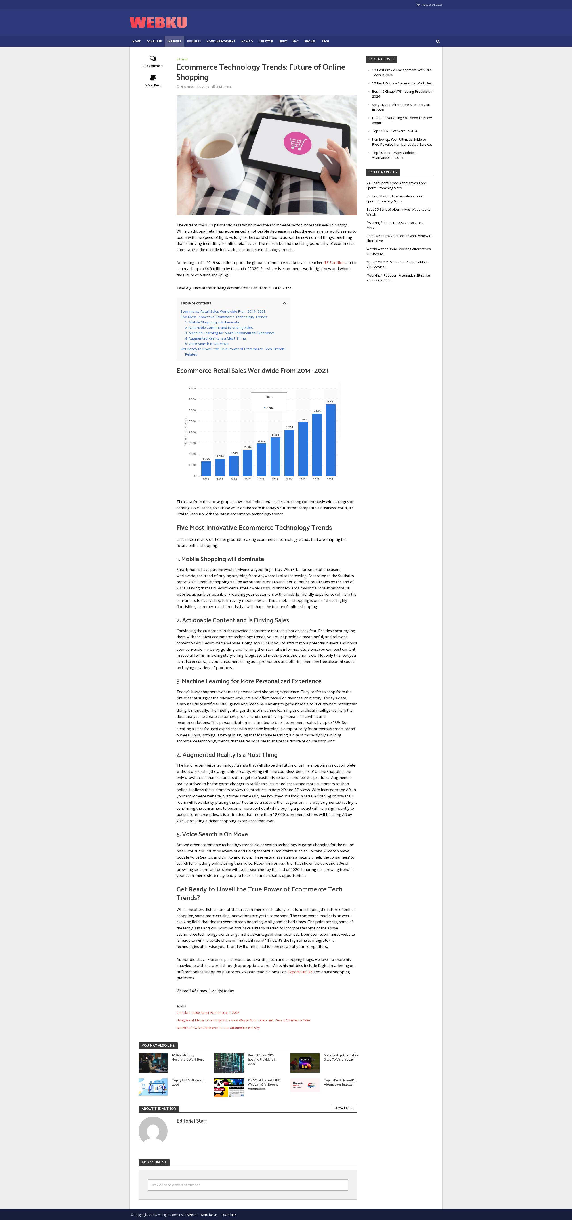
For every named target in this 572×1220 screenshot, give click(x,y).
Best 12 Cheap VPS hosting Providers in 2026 (262, 1059)
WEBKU (192, 1214)
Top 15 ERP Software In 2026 (188, 1082)
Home (136, 41)
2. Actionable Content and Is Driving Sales (219, 327)
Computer (154, 41)
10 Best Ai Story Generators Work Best (188, 1057)
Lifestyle (266, 41)
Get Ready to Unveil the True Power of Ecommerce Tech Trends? (233, 349)
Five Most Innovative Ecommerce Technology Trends (224, 316)
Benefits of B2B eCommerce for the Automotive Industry (218, 1028)
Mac (296, 41)
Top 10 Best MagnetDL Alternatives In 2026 (340, 1082)
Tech (325, 41)
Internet (174, 41)
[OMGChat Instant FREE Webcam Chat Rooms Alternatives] (229, 1087)
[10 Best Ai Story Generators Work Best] (153, 1062)
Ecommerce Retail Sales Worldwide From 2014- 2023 (223, 311)
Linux (283, 41)
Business (194, 41)
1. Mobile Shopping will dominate (212, 322)
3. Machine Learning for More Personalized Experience (230, 333)
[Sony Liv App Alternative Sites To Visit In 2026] (305, 1062)
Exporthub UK (300, 971)
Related (191, 354)
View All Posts (344, 1108)
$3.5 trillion (334, 262)
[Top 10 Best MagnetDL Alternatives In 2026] (305, 1084)
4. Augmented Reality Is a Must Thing (215, 338)
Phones (310, 41)
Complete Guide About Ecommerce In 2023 (208, 1012)
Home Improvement (221, 41)
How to (247, 41)
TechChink (228, 1214)
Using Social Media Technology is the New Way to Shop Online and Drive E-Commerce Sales (244, 1020)
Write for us (208, 1214)
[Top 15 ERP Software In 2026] (153, 1086)
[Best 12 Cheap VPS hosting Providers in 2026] (229, 1062)
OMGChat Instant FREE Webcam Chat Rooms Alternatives (264, 1084)
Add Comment (153, 66)
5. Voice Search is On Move (207, 343)
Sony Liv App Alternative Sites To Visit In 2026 (341, 1057)
